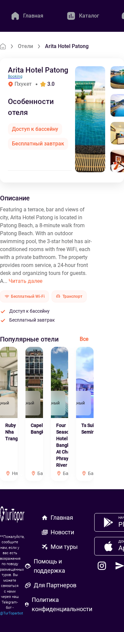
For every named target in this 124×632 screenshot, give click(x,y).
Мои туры (64, 546)
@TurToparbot (11, 613)
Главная (62, 517)
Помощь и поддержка (49, 566)
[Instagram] (102, 566)
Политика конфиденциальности (62, 604)
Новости (62, 532)
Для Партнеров (55, 585)
